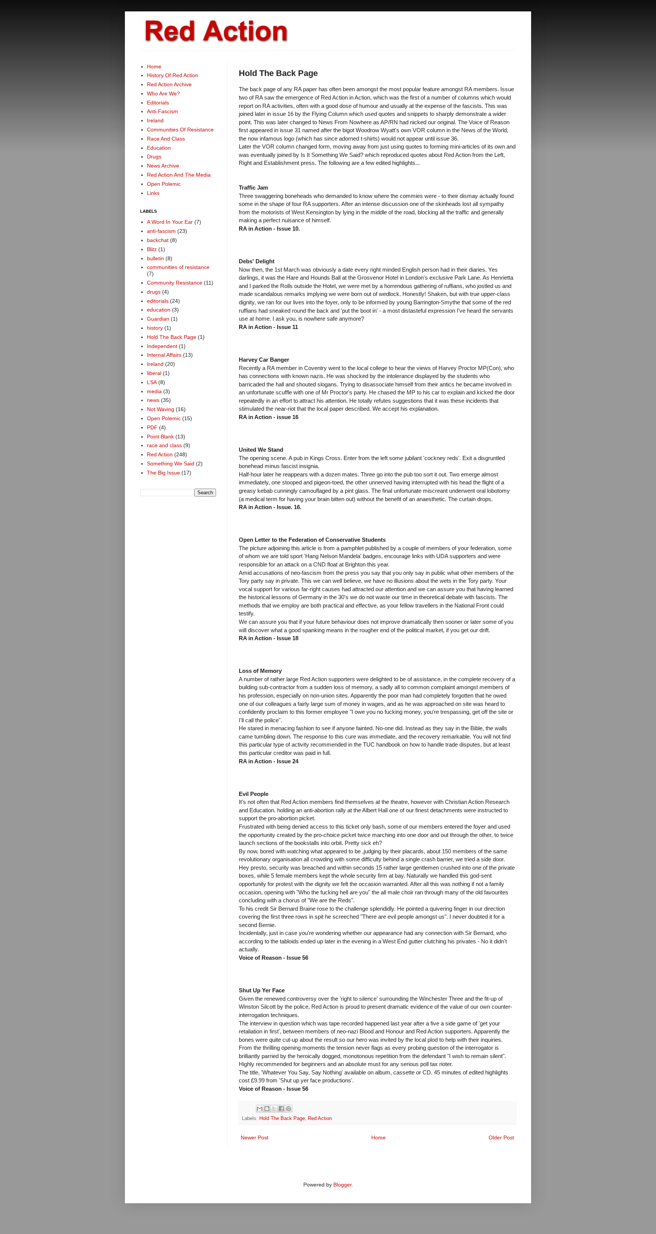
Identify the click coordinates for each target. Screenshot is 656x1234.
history (155, 328)
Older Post (501, 1137)
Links (153, 193)
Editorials (158, 103)
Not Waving (160, 409)
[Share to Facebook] (281, 1108)
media (154, 391)
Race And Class (166, 139)
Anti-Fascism (162, 111)
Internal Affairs (164, 355)
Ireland (155, 120)
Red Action (320, 1118)
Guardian (158, 319)
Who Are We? (163, 93)
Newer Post (254, 1137)
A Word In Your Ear (170, 222)
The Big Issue (163, 473)
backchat (158, 240)
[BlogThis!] (267, 1108)
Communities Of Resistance (180, 130)
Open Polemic (164, 184)
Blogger (342, 1185)
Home (378, 1137)
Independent (162, 346)
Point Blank (160, 436)
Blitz (152, 249)
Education (159, 148)
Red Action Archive (169, 84)
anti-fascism (161, 231)
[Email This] (259, 1108)
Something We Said (170, 463)
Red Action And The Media (179, 175)
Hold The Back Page (282, 1118)
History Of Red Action (172, 75)
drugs (154, 292)
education (158, 310)
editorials (158, 301)
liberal (154, 373)
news (153, 400)
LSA (152, 382)
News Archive (163, 166)
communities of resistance (178, 267)
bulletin (155, 258)
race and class (164, 445)
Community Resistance (174, 283)
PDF (152, 427)
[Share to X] (274, 1108)
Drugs (154, 156)
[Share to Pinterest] (288, 1108)
